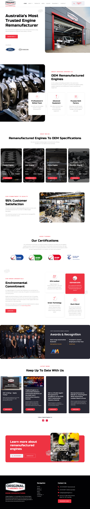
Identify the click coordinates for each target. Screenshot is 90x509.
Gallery (48, 3)
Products (37, 3)
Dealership (55, 3)
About (30, 3)
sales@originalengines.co (66, 492)
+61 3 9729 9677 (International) (67, 487)
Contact (63, 3)
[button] (30, 3)
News (43, 3)
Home (25, 3)
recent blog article (26, 305)
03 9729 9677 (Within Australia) (67, 489)
